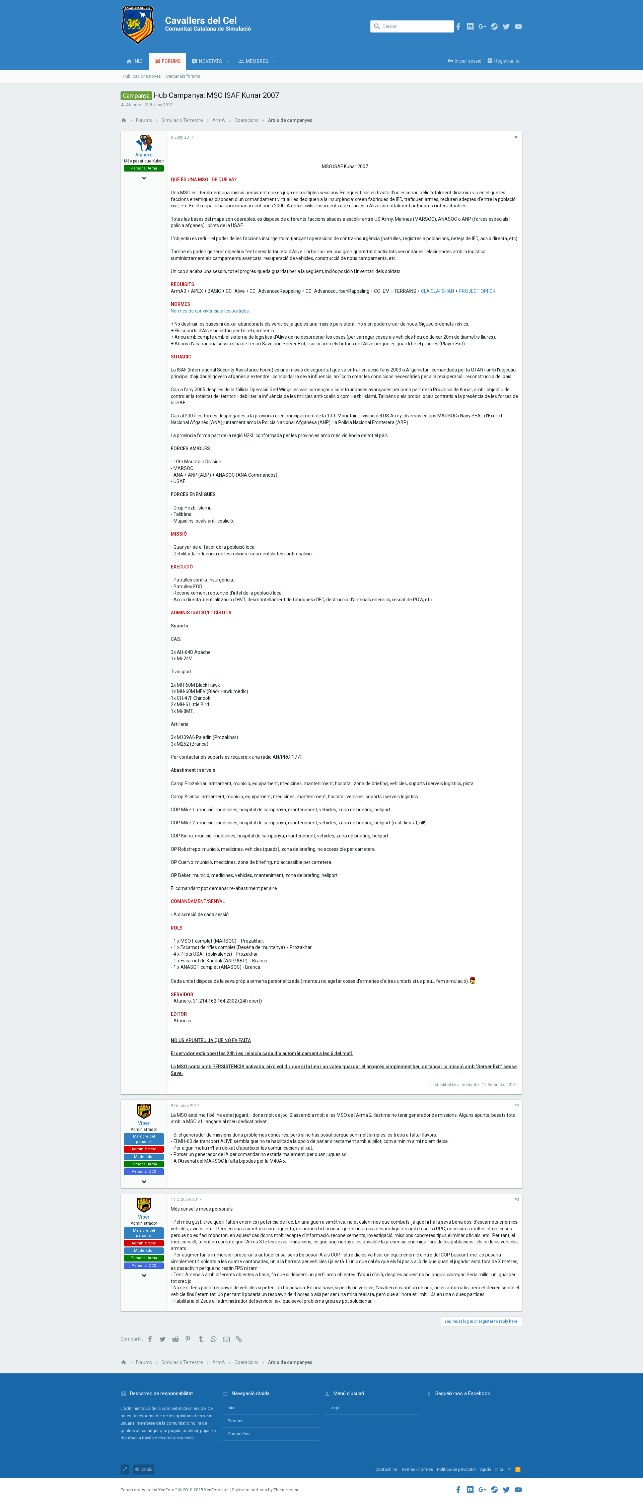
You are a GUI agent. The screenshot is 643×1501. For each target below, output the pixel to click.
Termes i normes (417, 1469)
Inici (231, 1407)
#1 (516, 137)
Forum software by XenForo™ (175, 1489)
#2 (516, 1105)
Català (145, 1469)
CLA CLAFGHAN (437, 291)
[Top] (509, 1469)
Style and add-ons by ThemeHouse (265, 1489)
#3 (516, 1199)
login (335, 1407)
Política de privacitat (456, 1469)
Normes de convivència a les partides (210, 311)
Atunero (133, 104)
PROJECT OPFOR (477, 291)
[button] (228, 61)
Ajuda (485, 1469)
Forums (235, 1420)
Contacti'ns (238, 1433)
